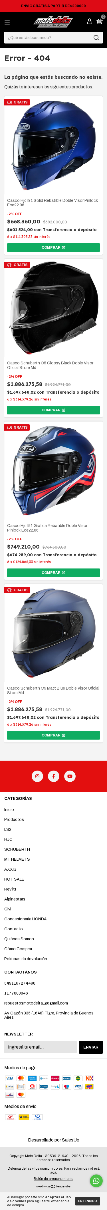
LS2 (7, 829)
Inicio (9, 810)
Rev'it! (10, 889)
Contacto (13, 929)
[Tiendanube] (53, 1186)
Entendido (87, 1201)
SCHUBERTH (17, 849)
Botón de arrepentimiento (53, 1179)
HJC (8, 839)
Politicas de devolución (25, 959)
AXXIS (10, 869)
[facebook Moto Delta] (53, 776)
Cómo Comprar (18, 949)
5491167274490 (19, 983)
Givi (7, 909)
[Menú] (8, 22)
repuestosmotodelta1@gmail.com (36, 1003)
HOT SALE (14, 879)
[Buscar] (96, 38)
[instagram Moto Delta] (37, 776)
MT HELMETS (17, 859)
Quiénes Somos (19, 939)
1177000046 (16, 993)
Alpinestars (14, 899)
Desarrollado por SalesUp (53, 1140)
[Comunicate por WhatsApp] (96, 1180)
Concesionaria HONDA (25, 919)
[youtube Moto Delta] (70, 776)
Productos (14, 819)
